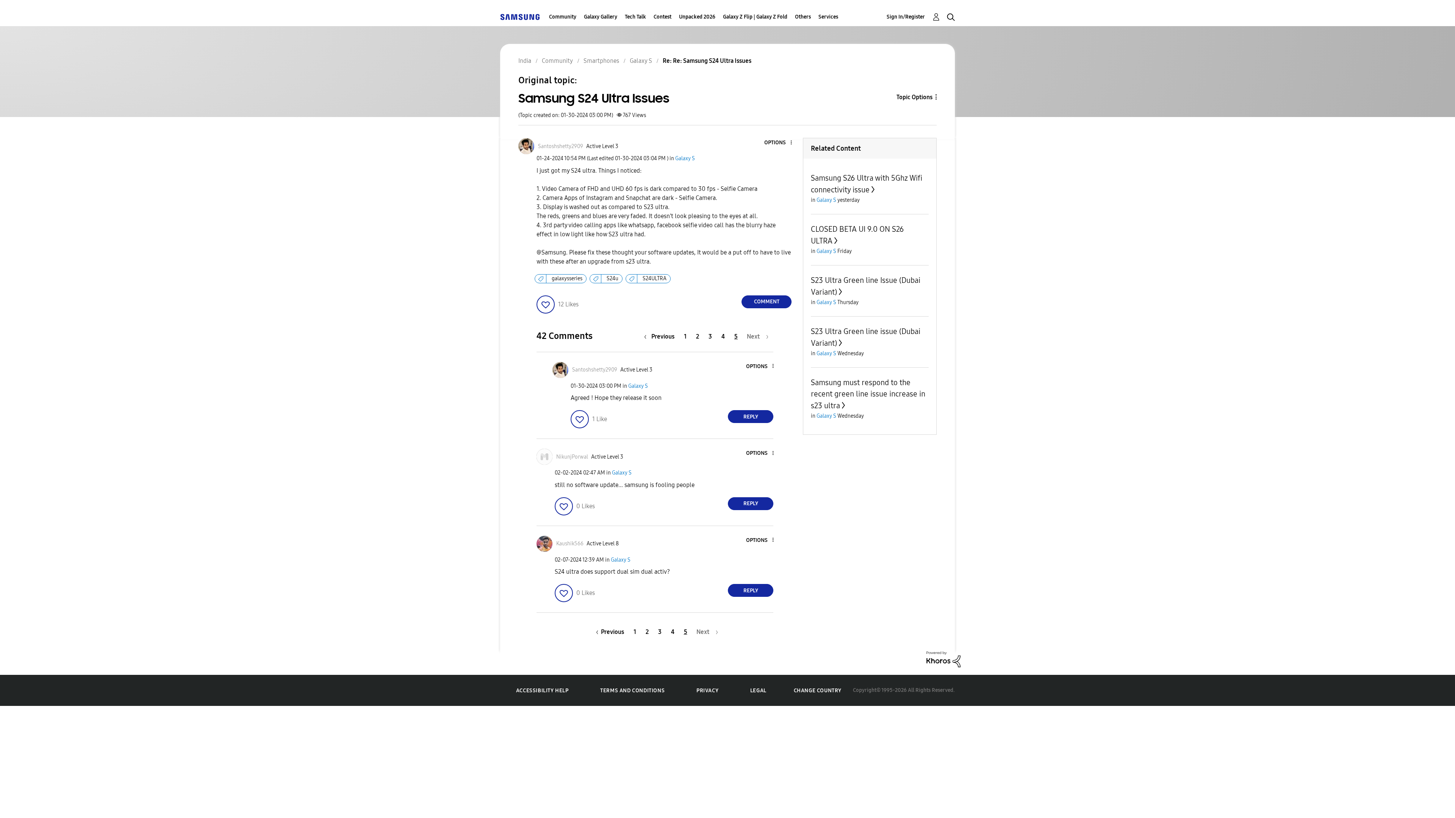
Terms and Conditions (632, 690)
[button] (778, 143)
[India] (520, 16)
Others (803, 17)
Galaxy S (685, 158)
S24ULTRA (654, 278)
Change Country (818, 690)
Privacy (707, 690)
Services (828, 17)
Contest (662, 17)
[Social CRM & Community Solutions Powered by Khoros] (943, 658)
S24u (612, 278)
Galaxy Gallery (600, 17)
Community (562, 17)
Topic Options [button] (914, 97)
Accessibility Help (542, 690)
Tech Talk (635, 17)
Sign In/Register (906, 17)
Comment (766, 301)
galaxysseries (567, 278)
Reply (750, 417)
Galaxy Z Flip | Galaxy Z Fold (755, 17)
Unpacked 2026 (697, 17)
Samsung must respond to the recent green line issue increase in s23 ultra (868, 394)
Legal (758, 690)
